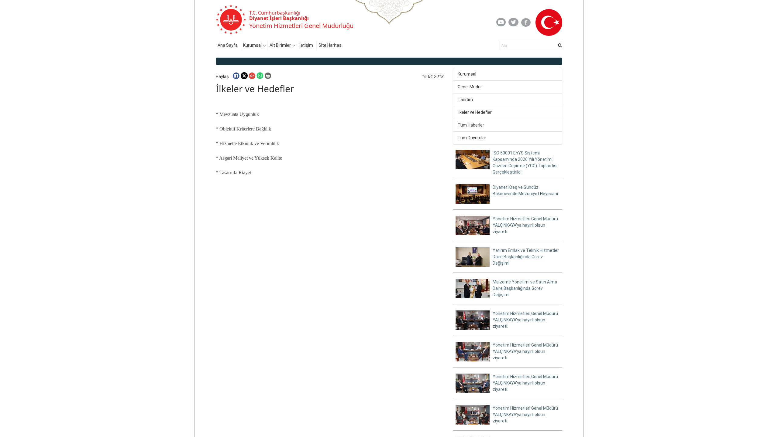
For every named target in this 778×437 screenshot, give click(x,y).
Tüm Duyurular (472, 137)
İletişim (306, 45)
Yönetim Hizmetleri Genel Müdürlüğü (301, 26)
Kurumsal (252, 45)
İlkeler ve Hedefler (475, 112)
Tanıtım (465, 99)
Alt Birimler (280, 45)
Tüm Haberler (471, 125)
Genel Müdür (470, 86)
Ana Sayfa (228, 45)
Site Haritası (330, 45)
